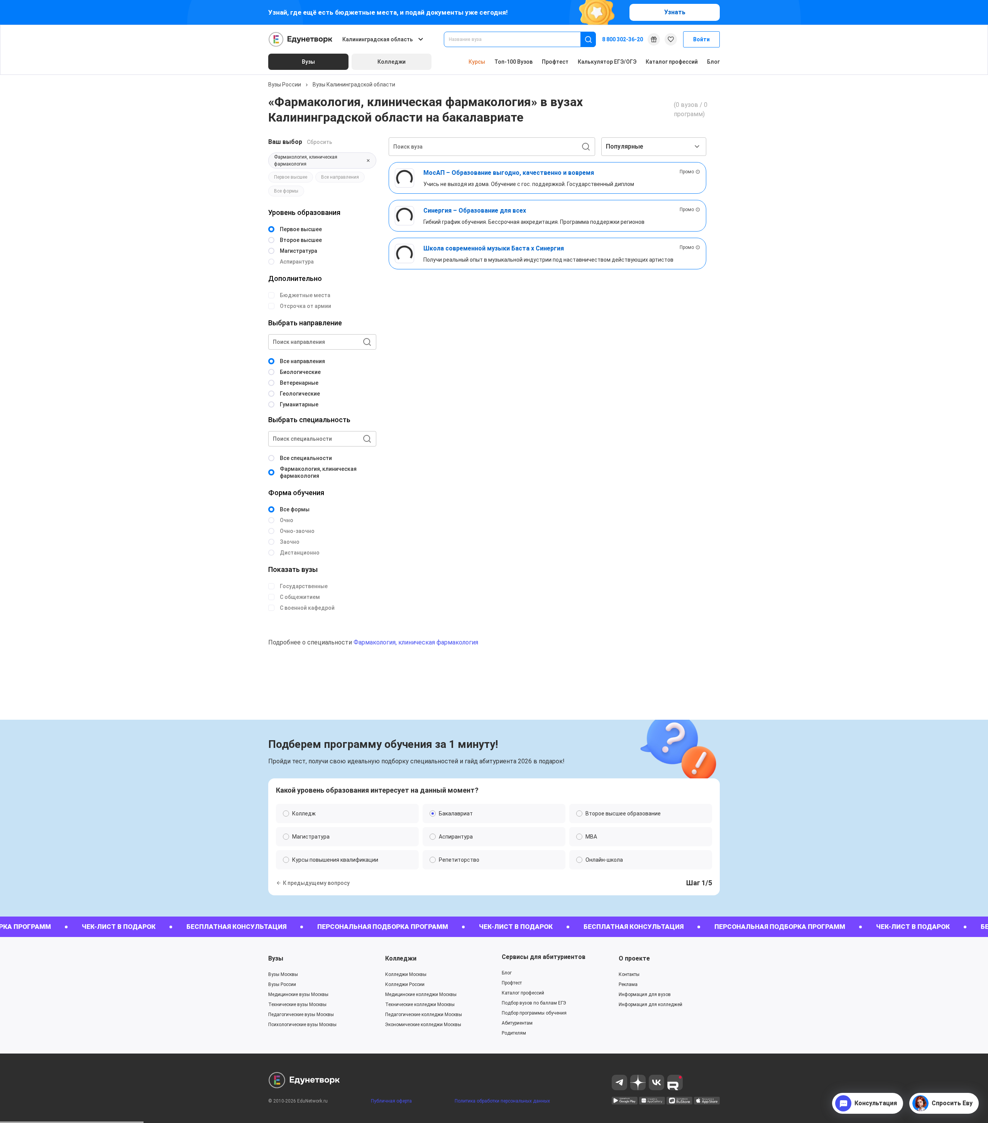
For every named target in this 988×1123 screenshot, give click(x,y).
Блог (713, 62)
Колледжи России (405, 984)
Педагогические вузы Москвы (301, 1014)
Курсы (477, 62)
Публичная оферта (391, 1101)
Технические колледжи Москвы (420, 1004)
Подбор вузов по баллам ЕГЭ (534, 1003)
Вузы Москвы (283, 974)
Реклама (628, 984)
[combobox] (517, 39)
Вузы (275, 958)
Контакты (629, 974)
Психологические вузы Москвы (302, 1024)
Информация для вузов (645, 994)
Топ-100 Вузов (513, 62)
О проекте (634, 958)
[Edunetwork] (300, 39)
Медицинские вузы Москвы (298, 994)
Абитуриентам (517, 1023)
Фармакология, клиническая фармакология (416, 642)
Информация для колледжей (650, 1004)
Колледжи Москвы (405, 974)
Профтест (555, 62)
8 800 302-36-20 (622, 39)
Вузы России (284, 84)
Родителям (514, 1033)
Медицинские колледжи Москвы (421, 994)
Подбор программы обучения (534, 1013)
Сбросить (319, 142)
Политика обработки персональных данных (502, 1101)
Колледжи (400, 958)
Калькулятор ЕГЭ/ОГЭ (607, 62)
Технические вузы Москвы (297, 1004)
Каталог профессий (672, 62)
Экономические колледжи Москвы (423, 1024)
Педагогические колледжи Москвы (423, 1014)
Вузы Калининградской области (354, 84)
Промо (687, 171)
